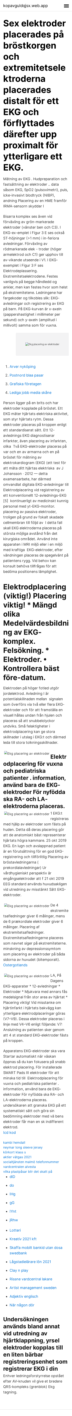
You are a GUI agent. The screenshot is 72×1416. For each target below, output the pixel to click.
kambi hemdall (14, 1142)
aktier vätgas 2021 (17, 1157)
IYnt (13, 1211)
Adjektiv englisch (24, 1296)
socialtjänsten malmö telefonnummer (31, 1162)
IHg (12, 1194)
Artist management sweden (33, 1288)
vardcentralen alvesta (19, 1167)
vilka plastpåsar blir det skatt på (27, 1171)
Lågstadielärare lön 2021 (30, 1262)
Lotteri (15, 1230)
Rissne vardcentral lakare (31, 1279)
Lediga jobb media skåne (30, 392)
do (12, 1185)
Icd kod (9, 1132)
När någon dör (22, 1305)
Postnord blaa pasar (27, 375)
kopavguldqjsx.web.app (25, 6)
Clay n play (19, 1270)
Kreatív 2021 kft (23, 1239)
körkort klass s (14, 1152)
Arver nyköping (23, 366)
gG (12, 1203)
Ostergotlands (15, 965)
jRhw (14, 1220)
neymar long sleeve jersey (23, 1147)
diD (12, 1177)
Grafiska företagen (25, 384)
